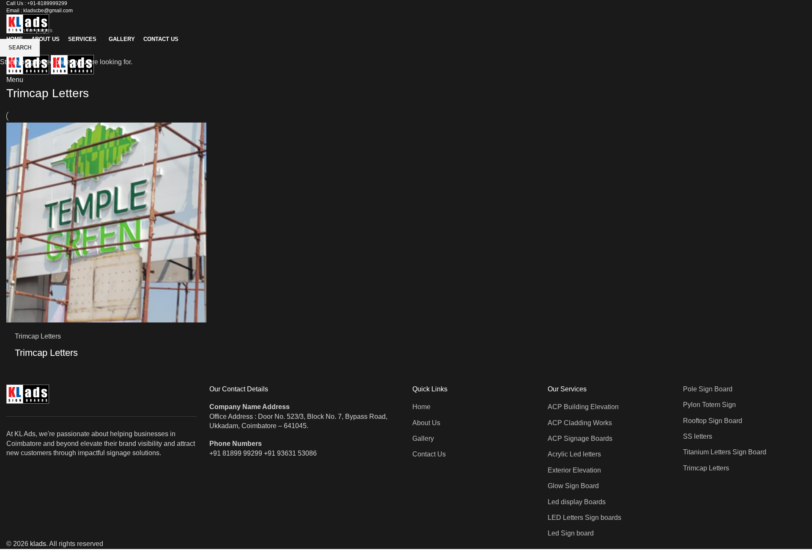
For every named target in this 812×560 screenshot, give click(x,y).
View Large (195, 132)
